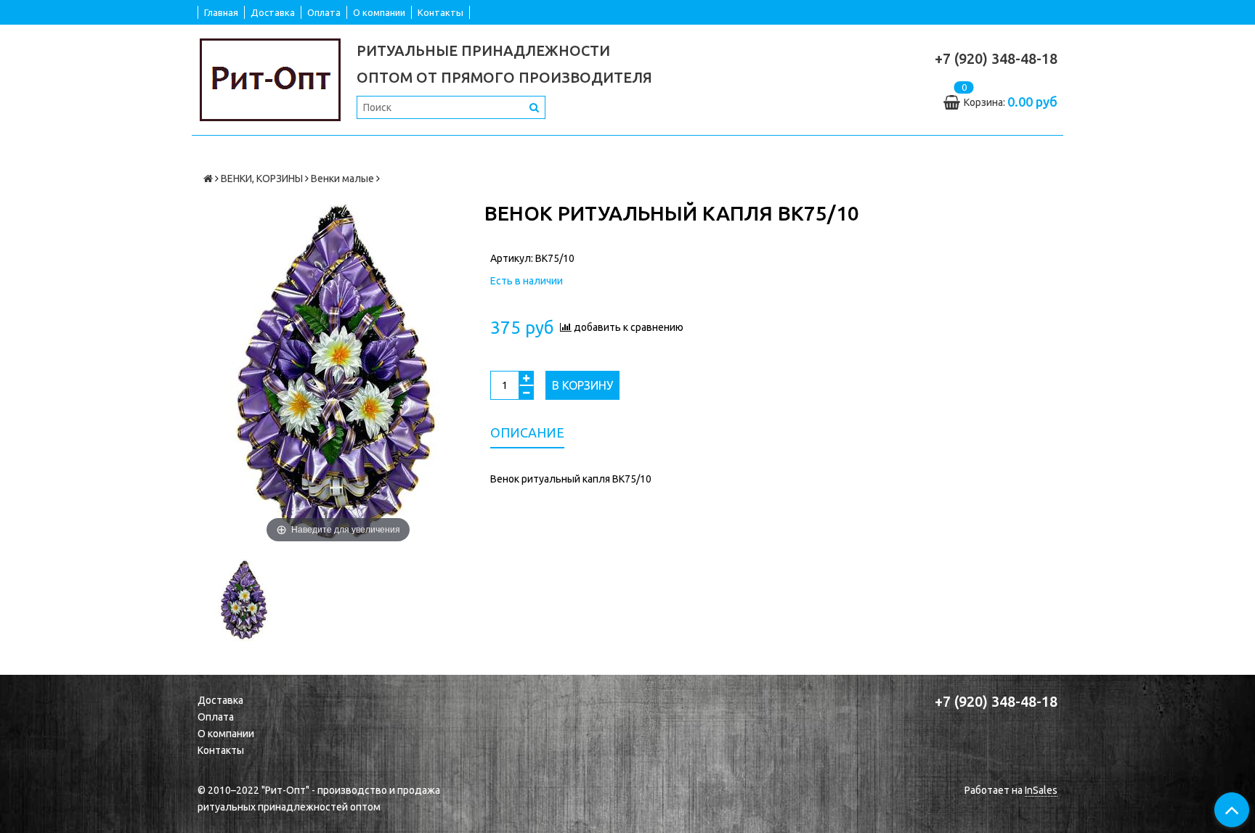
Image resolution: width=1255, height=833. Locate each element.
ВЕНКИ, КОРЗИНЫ (262, 178)
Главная (221, 12)
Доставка (273, 12)
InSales (1041, 790)
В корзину (582, 385)
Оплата (324, 12)
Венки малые (342, 178)
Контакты (440, 12)
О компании (379, 12)
